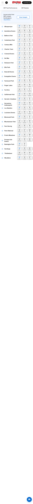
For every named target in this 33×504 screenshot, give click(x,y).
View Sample (23, 17)
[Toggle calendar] (6, 2)
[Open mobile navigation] (2, 2)
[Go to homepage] (16, 2)
